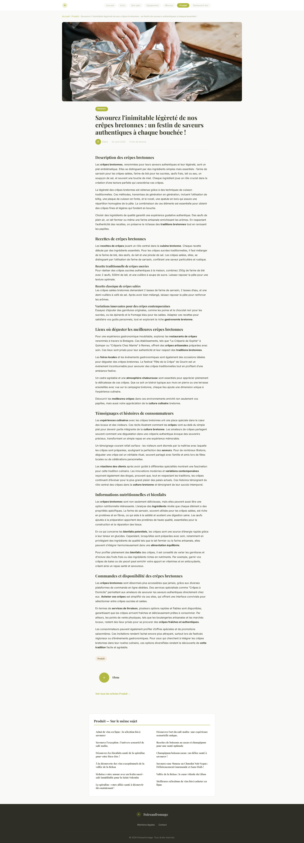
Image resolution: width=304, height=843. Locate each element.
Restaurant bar (200, 5)
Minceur (169, 5)
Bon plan (135, 5)
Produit (183, 5)
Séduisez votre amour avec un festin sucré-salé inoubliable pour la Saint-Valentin (119, 776)
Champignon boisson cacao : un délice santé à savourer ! (181, 754)
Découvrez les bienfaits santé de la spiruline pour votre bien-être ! (120, 754)
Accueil (110, 5)
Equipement (153, 5)
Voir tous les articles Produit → (112, 693)
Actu (122, 5)
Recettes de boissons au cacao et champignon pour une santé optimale (181, 744)
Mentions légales (146, 824)
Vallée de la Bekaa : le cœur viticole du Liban (181, 774)
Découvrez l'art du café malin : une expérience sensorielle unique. (182, 733)
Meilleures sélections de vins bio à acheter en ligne (181, 783)
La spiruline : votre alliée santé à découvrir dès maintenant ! (119, 786)
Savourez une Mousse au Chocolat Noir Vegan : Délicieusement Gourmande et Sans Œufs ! (182, 765)
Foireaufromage (155, 814)
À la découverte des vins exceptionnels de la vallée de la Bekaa (120, 765)
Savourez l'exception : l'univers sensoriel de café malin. (120, 744)
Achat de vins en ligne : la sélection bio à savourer (118, 733)
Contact (162, 824)
